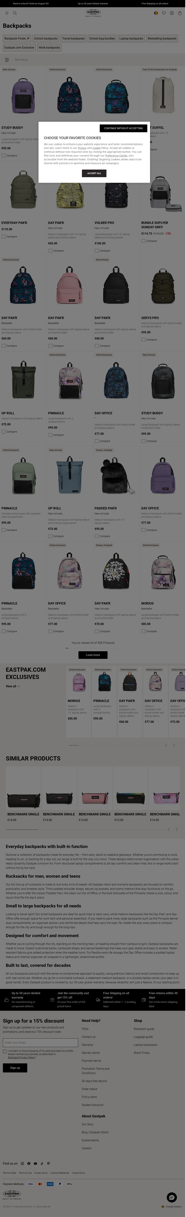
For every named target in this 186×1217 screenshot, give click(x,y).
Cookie (97, 148)
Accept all (94, 173)
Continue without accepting (123, 128)
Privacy (82, 148)
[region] (94, 152)
